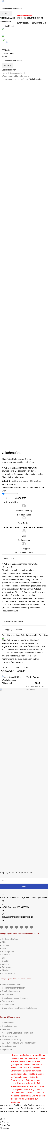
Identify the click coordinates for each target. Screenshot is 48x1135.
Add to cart (20, 498)
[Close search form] (3, 3)
